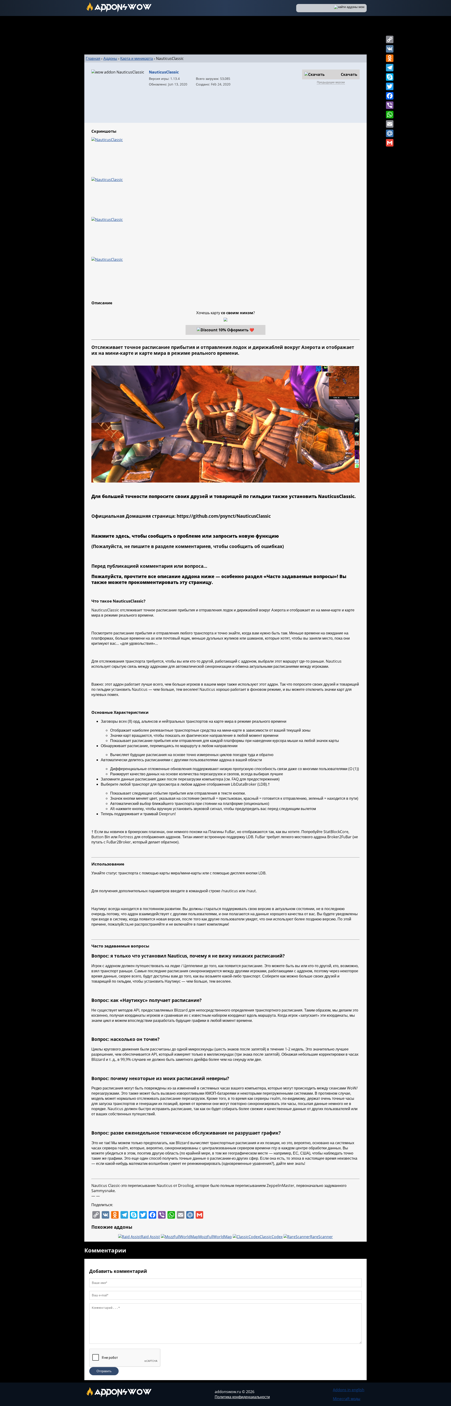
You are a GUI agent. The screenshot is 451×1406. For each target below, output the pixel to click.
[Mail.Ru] (389, 133)
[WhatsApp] (389, 114)
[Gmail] (389, 142)
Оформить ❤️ (240, 329)
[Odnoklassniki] (389, 58)
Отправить (104, 1371)
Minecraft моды (346, 1398)
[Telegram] (389, 67)
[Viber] (389, 105)
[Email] (389, 124)
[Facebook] (389, 95)
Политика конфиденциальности (242, 1396)
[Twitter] (389, 86)
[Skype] (389, 77)
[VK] (389, 49)
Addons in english (348, 1389)
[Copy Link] (389, 39)
